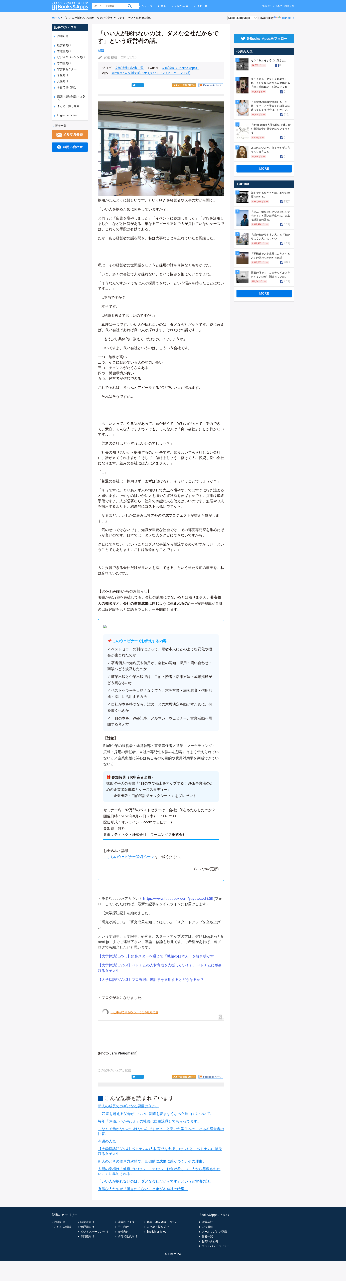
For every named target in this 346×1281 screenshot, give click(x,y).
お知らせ (62, 36)
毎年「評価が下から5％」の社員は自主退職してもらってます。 (149, 1121)
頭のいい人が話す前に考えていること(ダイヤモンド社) (151, 73)
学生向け (62, 75)
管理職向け (64, 51)
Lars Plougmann (123, 1053)
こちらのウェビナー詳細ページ (128, 857)
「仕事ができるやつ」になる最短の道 (134, 1012)
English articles (67, 115)
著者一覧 (60, 125)
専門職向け (64, 63)
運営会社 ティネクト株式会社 (278, 6)
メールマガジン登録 (214, 1231)
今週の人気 (181, 6)
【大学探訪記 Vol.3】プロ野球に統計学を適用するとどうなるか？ (151, 979)
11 (141, 85)
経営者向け (64, 45)
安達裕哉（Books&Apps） (180, 68)
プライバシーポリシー (216, 1246)
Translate (288, 17)
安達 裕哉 (110, 57)
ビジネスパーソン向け (71, 57)
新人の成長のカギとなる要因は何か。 (128, 1106)
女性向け (62, 81)
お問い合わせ (210, 1241)
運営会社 (207, 1222)
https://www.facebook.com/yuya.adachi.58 (178, 898)
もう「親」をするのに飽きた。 (269, 60)
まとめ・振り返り (68, 106)
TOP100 (201, 6)
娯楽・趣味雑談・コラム (162, 1222)
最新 (163, 6)
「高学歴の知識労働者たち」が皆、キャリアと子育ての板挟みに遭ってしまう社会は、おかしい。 (270, 105)
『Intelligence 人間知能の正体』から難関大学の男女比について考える (271, 128)
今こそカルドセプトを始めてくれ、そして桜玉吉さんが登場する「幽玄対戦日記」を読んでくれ (270, 82)
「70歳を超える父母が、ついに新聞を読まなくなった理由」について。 (156, 1114)
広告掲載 (207, 1226)
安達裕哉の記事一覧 (129, 68)
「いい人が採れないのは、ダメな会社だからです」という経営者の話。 (155, 1181)
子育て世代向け (67, 87)
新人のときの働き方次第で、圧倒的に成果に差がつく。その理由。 (152, 1161)
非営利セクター (67, 69)
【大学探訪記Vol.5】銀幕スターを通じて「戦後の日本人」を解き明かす (156, 956)
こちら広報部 (62, 1226)
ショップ (147, 6)
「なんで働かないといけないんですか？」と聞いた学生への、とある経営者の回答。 (270, 215)
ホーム (56, 17)
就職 (101, 51)
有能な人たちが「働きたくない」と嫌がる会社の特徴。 (143, 1189)
